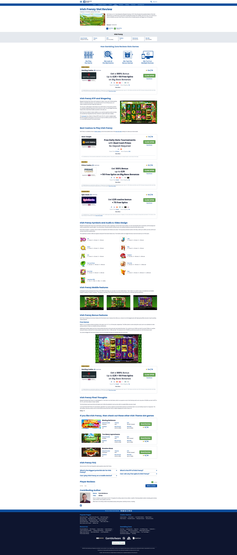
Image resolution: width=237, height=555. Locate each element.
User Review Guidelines (125, 533)
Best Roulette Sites (84, 521)
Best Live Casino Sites (102, 518)
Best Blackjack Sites (94, 521)
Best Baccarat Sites (93, 520)
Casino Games (123, 517)
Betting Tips (95, 523)
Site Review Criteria (124, 532)
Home (94, 4)
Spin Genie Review (95, 532)
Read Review (149, 78)
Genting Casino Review (98, 530)
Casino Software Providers (85, 530)
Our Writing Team (144, 529)
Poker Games (123, 518)
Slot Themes (92, 529)
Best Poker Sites (102, 520)
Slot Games (130, 517)
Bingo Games (148, 517)
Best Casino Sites (84, 517)
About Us (155, 1)
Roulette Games (131, 518)
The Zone (133, 4)
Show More (117, 87)
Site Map (134, 533)
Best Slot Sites (83, 518)
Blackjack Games (140, 518)
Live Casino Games (139, 517)
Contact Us (152, 529)
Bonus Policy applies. (112, 91)
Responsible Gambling (144, 530)
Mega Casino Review (84, 532)
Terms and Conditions (133, 530)
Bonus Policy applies (112, 186)
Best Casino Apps (104, 517)
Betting (127, 4)
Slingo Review (108, 530)
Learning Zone (141, 4)
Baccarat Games (149, 518)
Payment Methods (84, 529)
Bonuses (121, 4)
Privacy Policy (123, 530)
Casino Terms (100, 529)
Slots (115, 4)
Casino (110, 4)
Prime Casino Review (84, 533)
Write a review (151, 486)
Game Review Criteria (135, 532)
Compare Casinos (102, 4)
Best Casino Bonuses (94, 517)
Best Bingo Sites (83, 520)
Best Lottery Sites (104, 521)
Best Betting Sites (92, 518)
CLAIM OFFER (149, 76)
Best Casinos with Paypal (85, 523)
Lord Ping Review (104, 532)
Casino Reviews (108, 529)
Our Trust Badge (144, 532)
